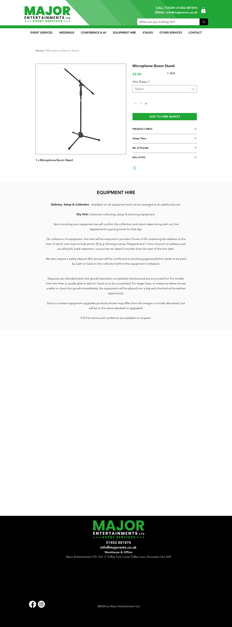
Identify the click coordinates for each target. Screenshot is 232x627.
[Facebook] (32, 604)
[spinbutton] (141, 103)
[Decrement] (135, 103)
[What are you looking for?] (204, 21)
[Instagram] (41, 604)
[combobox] (164, 88)
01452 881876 (187, 8)
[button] (203, 10)
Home (40, 50)
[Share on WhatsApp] (135, 168)
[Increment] (146, 103)
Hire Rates (141, 82)
